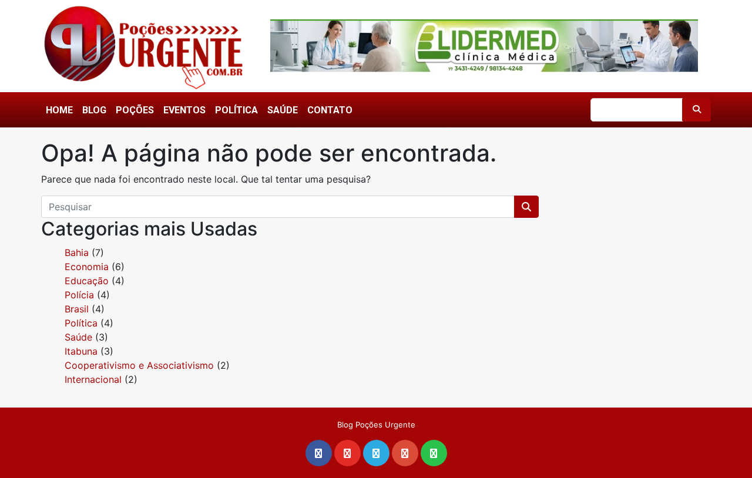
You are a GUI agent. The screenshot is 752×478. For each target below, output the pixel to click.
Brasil (77, 309)
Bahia (77, 252)
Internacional (93, 379)
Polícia (79, 295)
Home (59, 110)
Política (236, 110)
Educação (87, 281)
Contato (329, 110)
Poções (135, 110)
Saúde (282, 110)
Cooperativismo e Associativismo (139, 365)
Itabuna (81, 351)
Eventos (184, 110)
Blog (94, 110)
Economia (87, 266)
